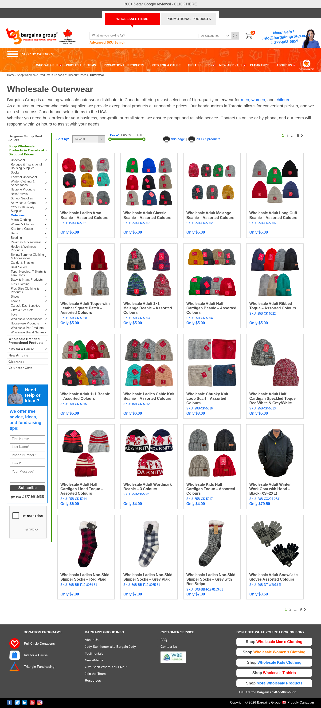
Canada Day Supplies (25, 305)
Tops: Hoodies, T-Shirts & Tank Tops (28, 273)
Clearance (16, 362)
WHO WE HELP (47, 65)
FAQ (163, 640)
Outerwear (18, 215)
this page (178, 139)
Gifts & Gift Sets (22, 310)
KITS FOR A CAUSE (166, 65)
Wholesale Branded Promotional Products (25, 341)
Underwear (18, 160)
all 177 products (208, 139)
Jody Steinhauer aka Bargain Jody (110, 646)
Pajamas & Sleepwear (26, 242)
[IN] (24, 702)
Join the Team (95, 674)
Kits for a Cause (22, 229)
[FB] (9, 702)
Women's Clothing (23, 224)
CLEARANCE (259, 65)
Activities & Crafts (23, 203)
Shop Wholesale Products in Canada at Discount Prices (52, 75)
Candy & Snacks (22, 262)
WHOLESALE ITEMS (132, 19)
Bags (14, 233)
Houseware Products (25, 323)
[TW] (17, 702)
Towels (15, 301)
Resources (93, 680)
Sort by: (62, 139)
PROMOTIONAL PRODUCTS (189, 19)
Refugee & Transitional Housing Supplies (26, 166)
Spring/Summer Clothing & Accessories (27, 256)
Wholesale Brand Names (27, 332)
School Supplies (22, 198)
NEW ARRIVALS (231, 65)
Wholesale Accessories (27, 319)
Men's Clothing (21, 220)
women (258, 99)
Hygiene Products (23, 189)
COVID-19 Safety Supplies (23, 209)
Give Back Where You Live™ (106, 667)
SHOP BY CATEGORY (30, 54)
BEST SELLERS (200, 65)
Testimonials (94, 653)
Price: (114, 135)
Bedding (16, 237)
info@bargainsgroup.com (286, 37)
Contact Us (168, 646)
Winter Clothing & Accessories (23, 183)
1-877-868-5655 (284, 42)
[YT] (32, 702)
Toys (14, 314)
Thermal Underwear (24, 177)
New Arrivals (19, 194)
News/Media (94, 660)
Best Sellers (19, 267)
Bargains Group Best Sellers (25, 138)
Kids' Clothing (20, 284)
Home (11, 75)
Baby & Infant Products (27, 279)
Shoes (15, 296)
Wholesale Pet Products (27, 328)
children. (284, 99)
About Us (91, 640)
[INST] (40, 702)
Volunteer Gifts (20, 368)
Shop (274, 642)
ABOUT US (284, 65)
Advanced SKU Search (107, 42)
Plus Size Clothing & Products (25, 290)
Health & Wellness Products (23, 248)
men (245, 99)
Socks (15, 172)
